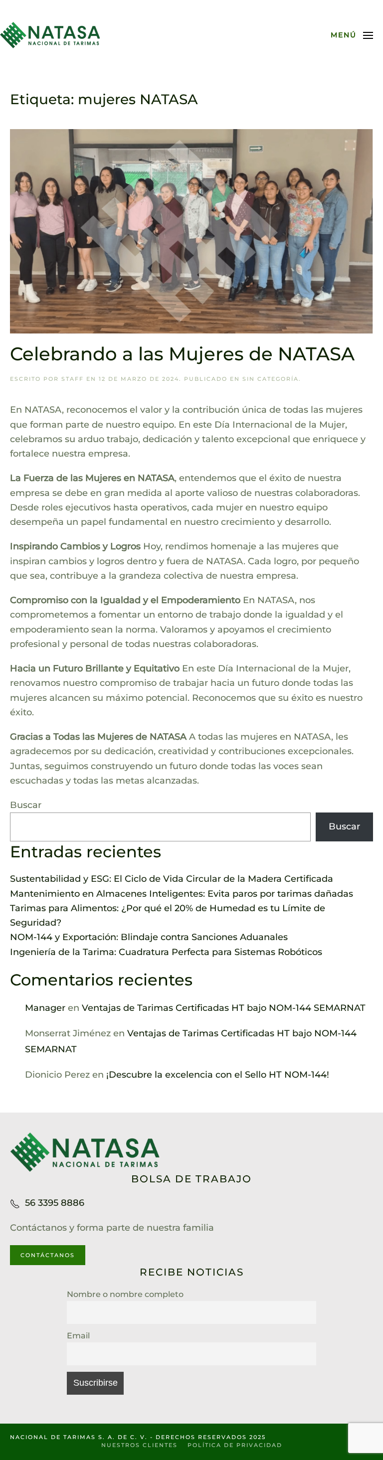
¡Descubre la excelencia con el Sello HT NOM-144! (217, 1074)
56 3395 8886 (54, 1202)
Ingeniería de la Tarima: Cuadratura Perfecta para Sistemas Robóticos (166, 952)
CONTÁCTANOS (47, 1255)
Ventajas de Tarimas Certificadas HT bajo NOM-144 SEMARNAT (224, 1007)
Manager (45, 1007)
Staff (72, 378)
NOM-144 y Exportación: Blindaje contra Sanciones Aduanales (149, 937)
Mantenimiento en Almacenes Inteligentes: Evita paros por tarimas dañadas (181, 893)
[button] (352, 35)
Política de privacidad (235, 1445)
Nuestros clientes (139, 1445)
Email (78, 1335)
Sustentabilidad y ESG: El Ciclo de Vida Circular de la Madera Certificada (171, 878)
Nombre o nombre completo (125, 1294)
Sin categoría (270, 378)
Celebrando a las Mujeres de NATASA (182, 354)
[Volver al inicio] (50, 35)
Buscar (25, 805)
